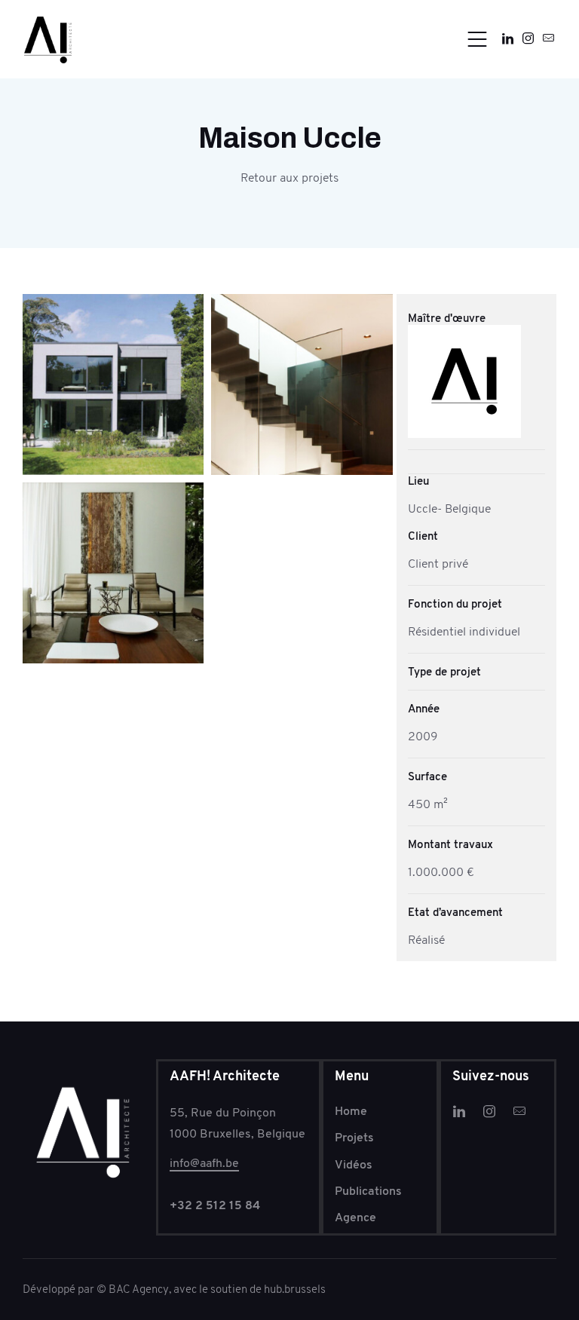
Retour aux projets (289, 177)
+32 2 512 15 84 (215, 1205)
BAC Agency (139, 1289)
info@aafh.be (204, 1162)
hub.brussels (294, 1289)
